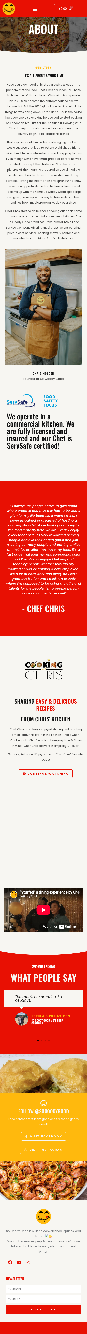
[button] (38, 1040)
